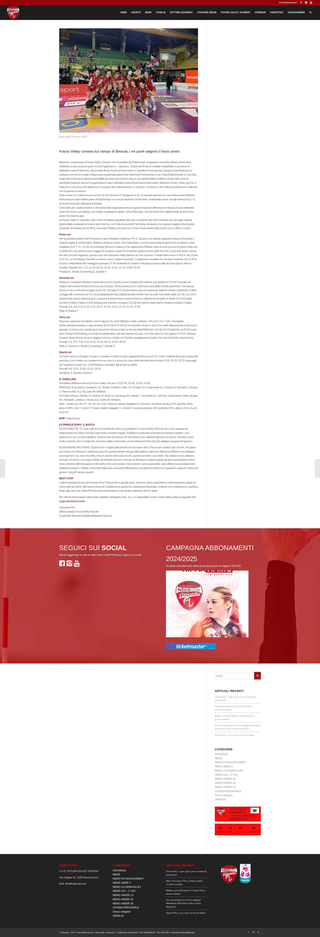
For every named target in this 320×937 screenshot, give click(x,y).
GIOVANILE (221, 754)
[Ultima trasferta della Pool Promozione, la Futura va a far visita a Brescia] (2, 468)
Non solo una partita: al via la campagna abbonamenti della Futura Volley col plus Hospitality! (183, 903)
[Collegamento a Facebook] (301, 2)
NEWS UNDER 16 (225, 782)
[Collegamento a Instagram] (306, 2)
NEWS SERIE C (224, 766)
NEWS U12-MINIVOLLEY (229, 770)
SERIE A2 (220, 799)
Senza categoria (223, 795)
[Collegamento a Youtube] (311, 2)
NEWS (218, 758)
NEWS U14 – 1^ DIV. (226, 774)
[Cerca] (310, 12)
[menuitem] (123, 12)
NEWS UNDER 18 (225, 787)
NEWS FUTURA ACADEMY (230, 762)
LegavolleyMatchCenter (72, 501)
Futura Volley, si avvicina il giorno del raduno (234, 734)
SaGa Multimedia (188, 932)
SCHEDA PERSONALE (228, 791)
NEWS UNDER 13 (225, 778)
